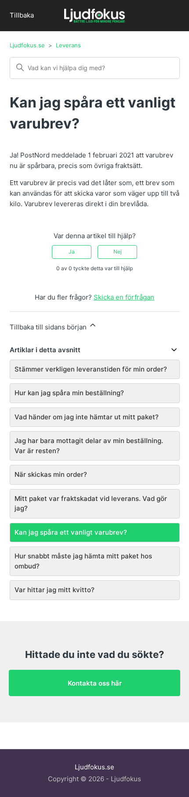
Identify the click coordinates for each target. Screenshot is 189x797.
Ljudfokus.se (27, 45)
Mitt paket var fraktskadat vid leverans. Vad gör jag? (91, 503)
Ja (72, 251)
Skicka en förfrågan (124, 297)
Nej (117, 251)
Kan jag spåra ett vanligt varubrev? (71, 532)
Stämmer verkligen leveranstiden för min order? (91, 369)
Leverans (68, 45)
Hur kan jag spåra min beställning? (69, 393)
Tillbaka (22, 15)
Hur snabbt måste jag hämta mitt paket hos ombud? (83, 561)
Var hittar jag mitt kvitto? (54, 590)
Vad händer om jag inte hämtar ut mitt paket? (87, 417)
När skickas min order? (51, 474)
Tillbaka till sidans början (49, 327)
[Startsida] (94, 17)
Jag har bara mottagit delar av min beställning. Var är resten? (89, 445)
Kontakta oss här (95, 683)
